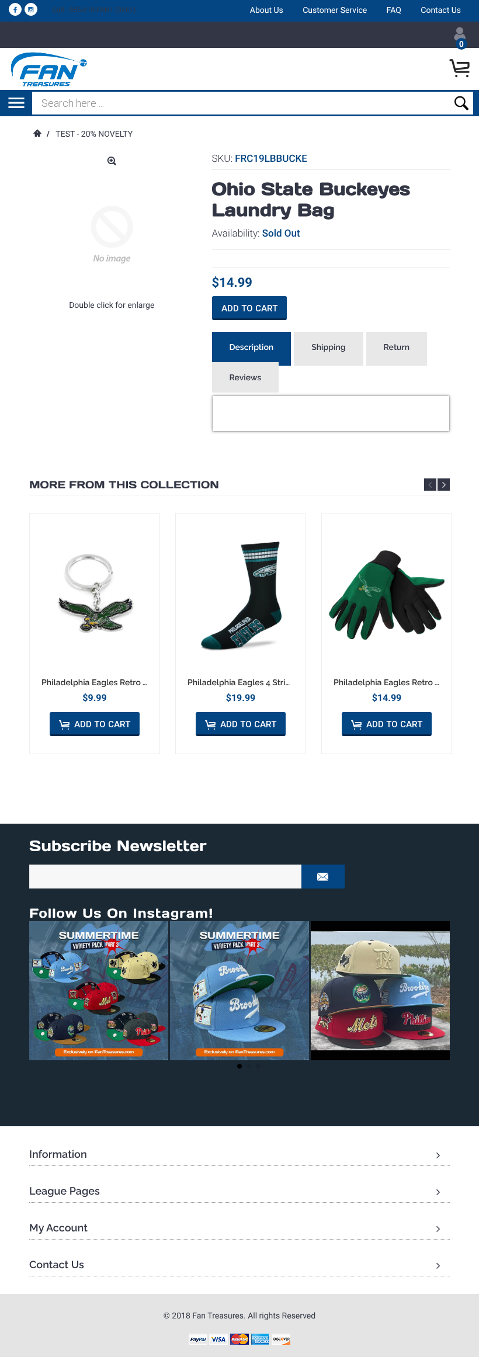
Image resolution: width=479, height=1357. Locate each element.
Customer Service (335, 10)
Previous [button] (430, 484)
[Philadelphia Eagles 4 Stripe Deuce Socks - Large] (241, 595)
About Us (266, 10)
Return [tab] (397, 347)
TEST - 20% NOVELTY (94, 134)
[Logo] (49, 68)
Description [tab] (252, 347)
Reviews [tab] (246, 378)
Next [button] (444, 484)
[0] (461, 69)
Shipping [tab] (328, 347)
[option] (94, 633)
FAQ (394, 10)
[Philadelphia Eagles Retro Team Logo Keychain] (95, 595)
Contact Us (441, 10)
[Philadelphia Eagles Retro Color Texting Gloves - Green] (387, 595)
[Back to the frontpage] (36, 134)
